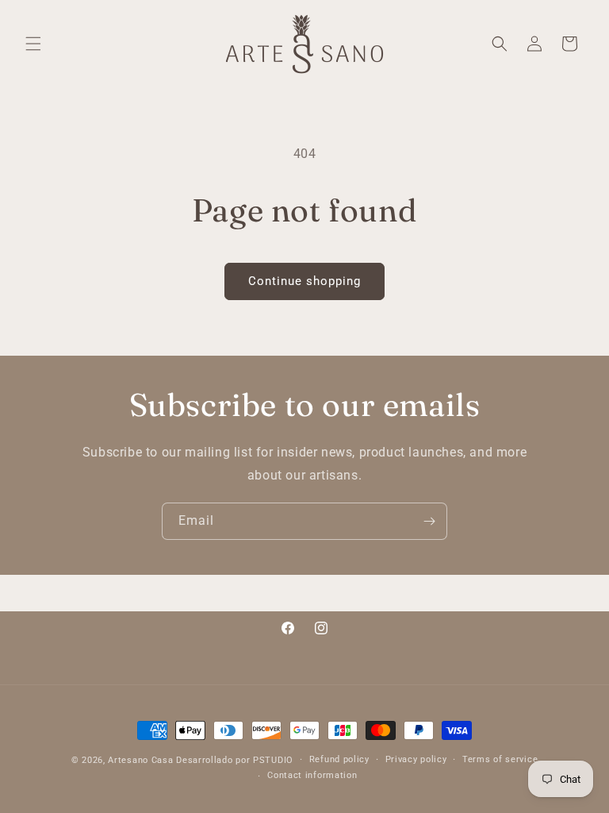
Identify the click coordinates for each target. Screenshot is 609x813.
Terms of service (500, 759)
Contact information (312, 775)
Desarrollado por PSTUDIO (234, 760)
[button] (33, 43)
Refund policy (339, 759)
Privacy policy (416, 759)
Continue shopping (304, 281)
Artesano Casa (140, 760)
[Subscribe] (429, 521)
